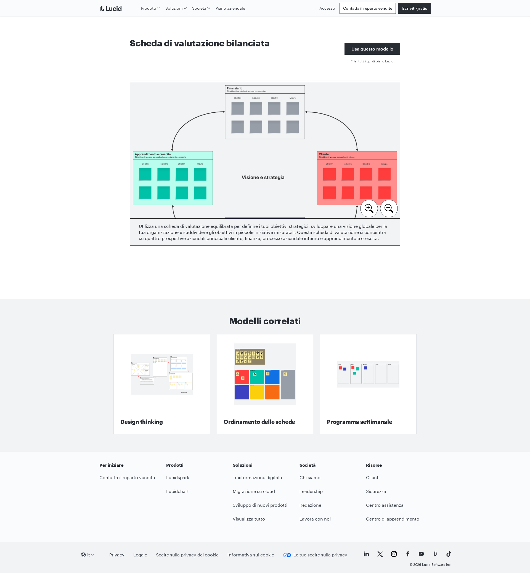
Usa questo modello (372, 48)
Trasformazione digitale (257, 477)
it (88, 554)
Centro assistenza (385, 505)
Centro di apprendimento (392, 518)
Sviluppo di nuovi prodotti (260, 505)
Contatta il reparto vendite (367, 8)
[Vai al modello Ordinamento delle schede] (265, 384)
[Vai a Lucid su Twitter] (380, 554)
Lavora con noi (315, 518)
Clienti (373, 477)
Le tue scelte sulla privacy (320, 554)
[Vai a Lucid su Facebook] (407, 554)
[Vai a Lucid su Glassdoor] (435, 554)
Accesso (327, 8)
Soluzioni (174, 8)
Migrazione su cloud (254, 491)
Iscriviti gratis (414, 8)
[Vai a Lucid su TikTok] (449, 554)
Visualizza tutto (249, 518)
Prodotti (148, 8)
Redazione (310, 505)
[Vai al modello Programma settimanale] (368, 384)
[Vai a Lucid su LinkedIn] (366, 554)
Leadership (311, 491)
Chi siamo (310, 477)
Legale (140, 554)
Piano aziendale (230, 8)
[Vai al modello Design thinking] (162, 384)
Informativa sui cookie (250, 554)
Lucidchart (177, 491)
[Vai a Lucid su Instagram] (394, 554)
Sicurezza (376, 491)
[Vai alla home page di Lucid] (119, 8)
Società (199, 8)
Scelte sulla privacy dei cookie (187, 554)
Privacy (116, 554)
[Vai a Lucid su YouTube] (421, 554)
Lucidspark (177, 477)
